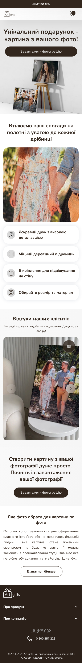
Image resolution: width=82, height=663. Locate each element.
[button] (11, 388)
